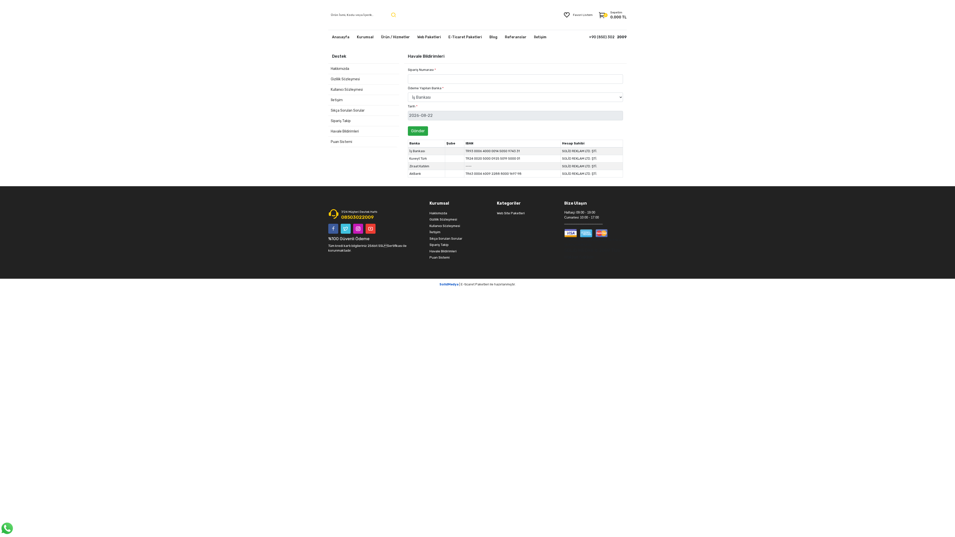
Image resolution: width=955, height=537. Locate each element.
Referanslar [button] (515, 37)
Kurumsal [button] (365, 37)
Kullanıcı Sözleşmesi (347, 90)
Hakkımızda (340, 69)
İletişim (337, 100)
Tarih (413, 106)
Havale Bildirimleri (345, 131)
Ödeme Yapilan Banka (426, 88)
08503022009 (357, 217)
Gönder (418, 131)
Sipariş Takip (341, 121)
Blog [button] (493, 37)
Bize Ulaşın (575, 203)
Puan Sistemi (341, 142)
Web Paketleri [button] (429, 37)
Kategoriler (509, 203)
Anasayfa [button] (340, 37)
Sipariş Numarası (422, 70)
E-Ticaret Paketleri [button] (465, 37)
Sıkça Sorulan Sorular (348, 110)
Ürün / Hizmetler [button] (395, 37)
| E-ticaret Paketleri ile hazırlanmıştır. (477, 284)
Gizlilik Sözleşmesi (345, 79)
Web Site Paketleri (511, 213)
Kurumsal (439, 203)
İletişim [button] (540, 37)
